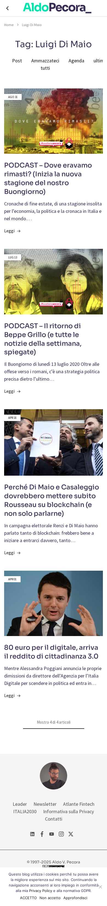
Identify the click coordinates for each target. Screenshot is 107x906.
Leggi (9, 230)
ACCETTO (28, 898)
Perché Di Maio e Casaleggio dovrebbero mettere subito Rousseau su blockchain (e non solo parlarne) (51, 500)
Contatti (53, 819)
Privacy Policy (40, 890)
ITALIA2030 (24, 811)
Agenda (76, 60)
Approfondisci (75, 898)
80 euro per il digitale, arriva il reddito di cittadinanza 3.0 (51, 651)
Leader (20, 804)
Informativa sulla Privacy (68, 811)
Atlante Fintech (78, 804)
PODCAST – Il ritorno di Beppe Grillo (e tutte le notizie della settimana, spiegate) (42, 339)
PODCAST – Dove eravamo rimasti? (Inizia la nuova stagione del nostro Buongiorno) (48, 178)
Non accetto (50, 898)
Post (17, 60)
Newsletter (45, 804)
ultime (100, 60)
